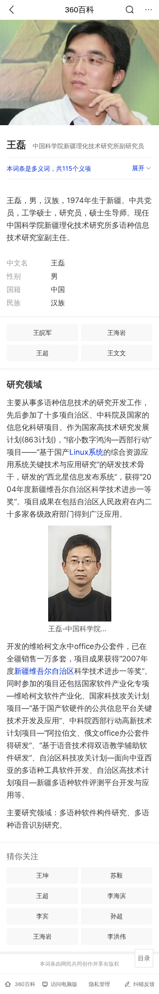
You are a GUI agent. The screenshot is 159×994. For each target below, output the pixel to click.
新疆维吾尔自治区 (44, 671)
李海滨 (116, 895)
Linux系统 (86, 452)
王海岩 (116, 332)
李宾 (42, 916)
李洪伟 (116, 936)
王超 (42, 353)
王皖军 (42, 332)
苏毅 (116, 875)
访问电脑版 (64, 984)
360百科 (79, 9)
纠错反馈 (144, 984)
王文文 (116, 353)
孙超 (116, 916)
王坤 (42, 875)
